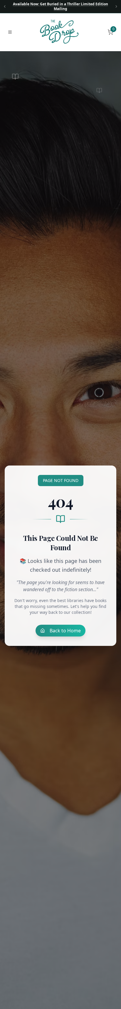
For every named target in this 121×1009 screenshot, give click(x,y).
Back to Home (65, 630)
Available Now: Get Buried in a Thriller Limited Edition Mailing (60, 6)
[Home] (60, 32)
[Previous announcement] (4, 6)
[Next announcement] (116, 6)
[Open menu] (10, 32)
